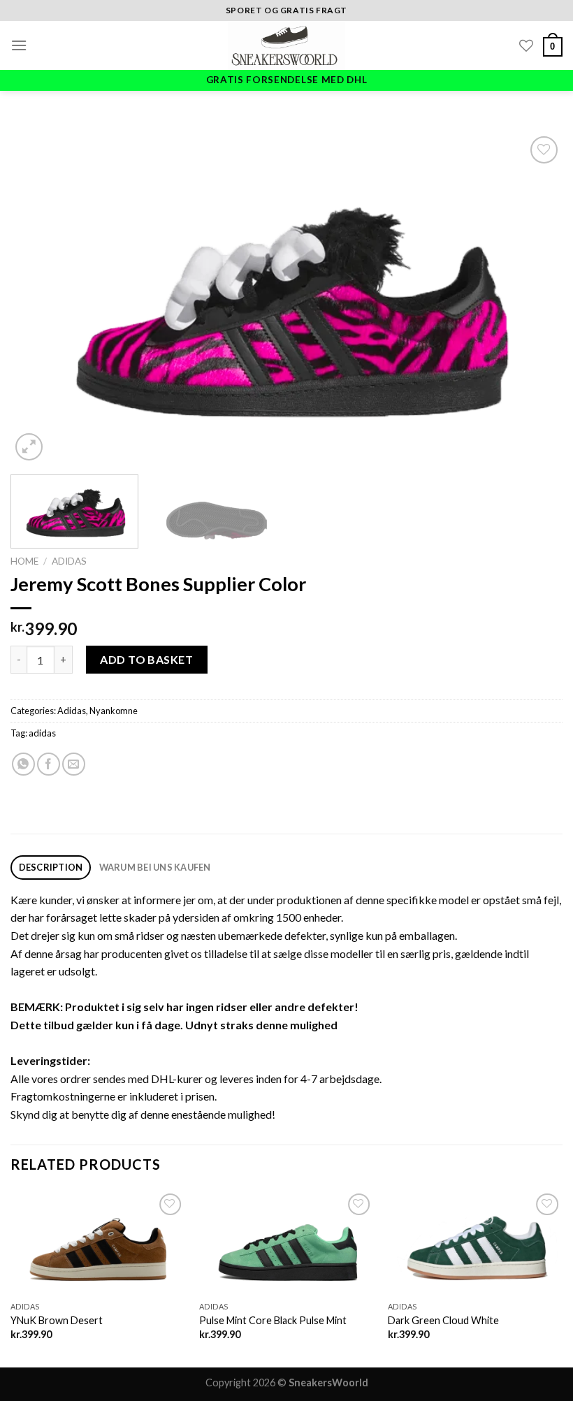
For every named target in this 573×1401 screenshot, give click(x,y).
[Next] (533, 299)
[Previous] (39, 299)
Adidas (69, 561)
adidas (42, 733)
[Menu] (18, 45)
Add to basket (146, 659)
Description (51, 867)
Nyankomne (113, 710)
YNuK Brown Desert (56, 1320)
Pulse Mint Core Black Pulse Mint (273, 1320)
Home (24, 561)
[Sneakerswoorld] (286, 45)
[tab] (50, 867)
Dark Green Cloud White (443, 1320)
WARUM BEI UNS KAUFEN (155, 867)
